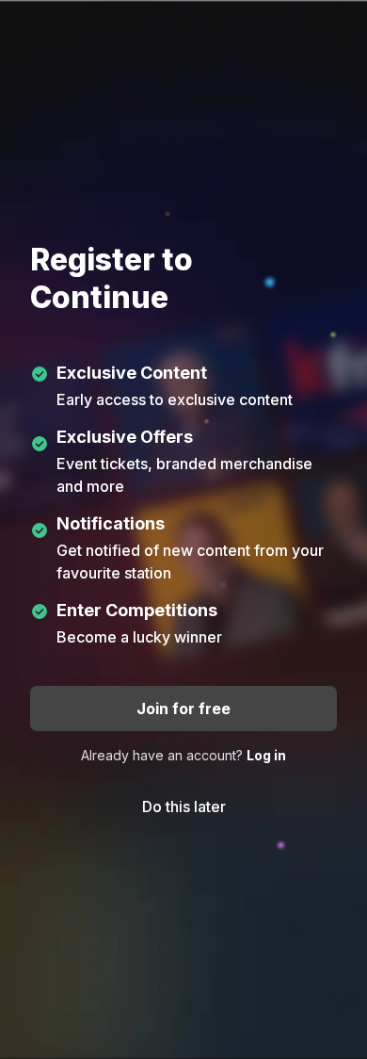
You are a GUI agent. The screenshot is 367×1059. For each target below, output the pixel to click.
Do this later (184, 806)
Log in (266, 755)
